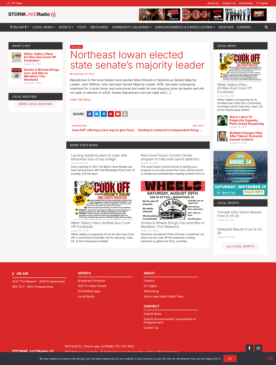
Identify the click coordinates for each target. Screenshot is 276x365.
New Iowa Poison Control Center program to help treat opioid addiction (170, 157)
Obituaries (99, 27)
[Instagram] (258, 348)
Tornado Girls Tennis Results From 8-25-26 (239, 214)
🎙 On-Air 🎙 (18, 27)
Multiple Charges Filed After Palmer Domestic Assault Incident (246, 136)
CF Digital (262, 3)
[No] (270, 358)
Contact (151, 306)
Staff (82, 27)
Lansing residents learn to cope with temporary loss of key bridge (99, 157)
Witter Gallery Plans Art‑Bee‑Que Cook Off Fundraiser (40, 57)
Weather (226, 27)
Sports (65, 27)
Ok (230, 358)
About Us (213, 3)
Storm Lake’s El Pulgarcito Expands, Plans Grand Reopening (246, 120)
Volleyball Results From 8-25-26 (240, 231)
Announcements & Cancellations (184, 27)
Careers (244, 27)
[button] (266, 27)
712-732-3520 (124, 346)
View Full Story (80, 99)
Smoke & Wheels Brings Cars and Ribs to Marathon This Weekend (41, 74)
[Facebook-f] (249, 348)
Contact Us (228, 3)
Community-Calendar (130, 27)
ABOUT (149, 273)
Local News (42, 27)
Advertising (246, 3)
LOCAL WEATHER (24, 96)
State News (76, 47)
